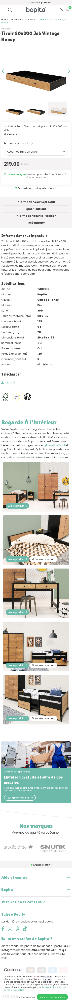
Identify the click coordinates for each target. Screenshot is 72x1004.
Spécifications (36, 209)
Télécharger (36, 223)
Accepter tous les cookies (52, 997)
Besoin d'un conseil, (37, 188)
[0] (67, 10)
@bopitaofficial (55, 445)
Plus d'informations (18, 797)
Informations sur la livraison (36, 216)
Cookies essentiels (26, 997)
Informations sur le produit (36, 202)
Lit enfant (16, 19)
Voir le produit (16, 506)
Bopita (5, 28)
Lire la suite (10, 134)
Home (4, 19)
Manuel (10, 382)
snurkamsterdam (45, 559)
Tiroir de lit (29, 19)
